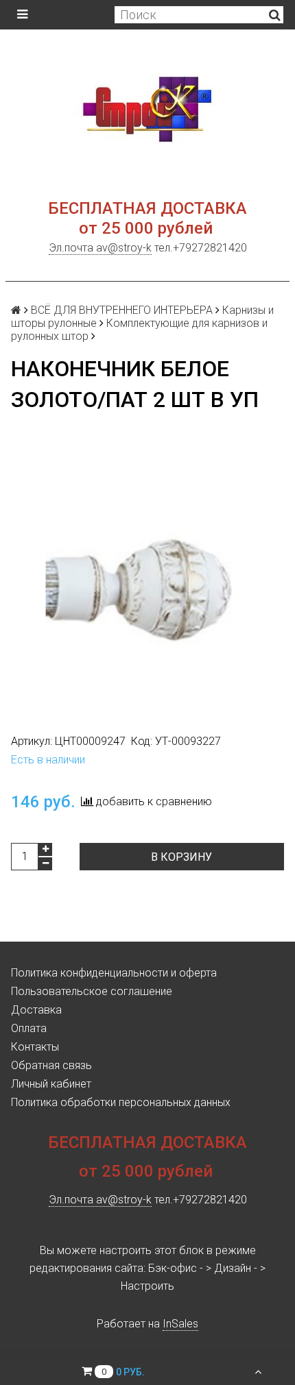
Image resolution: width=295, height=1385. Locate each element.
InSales (180, 1323)
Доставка (36, 1009)
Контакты (35, 1046)
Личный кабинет (51, 1083)
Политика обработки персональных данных (121, 1102)
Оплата (29, 1028)
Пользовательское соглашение (91, 991)
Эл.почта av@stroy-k (100, 247)
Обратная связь (51, 1065)
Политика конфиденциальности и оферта (114, 972)
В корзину (181, 856)
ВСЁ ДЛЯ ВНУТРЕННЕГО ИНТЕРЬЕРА (122, 310)
